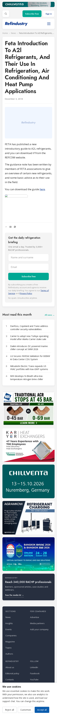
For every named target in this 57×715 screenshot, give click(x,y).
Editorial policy (12, 673)
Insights (9, 623)
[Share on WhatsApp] (15, 227)
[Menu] (48, 23)
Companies (11, 635)
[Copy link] (6, 227)
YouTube (34, 679)
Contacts (9, 679)
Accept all (42, 709)
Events (8, 629)
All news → (50, 314)
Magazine (10, 641)
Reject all (9, 709)
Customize (25, 709)
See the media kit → (14, 595)
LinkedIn (34, 667)
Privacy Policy (26, 293)
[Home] (16, 24)
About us (9, 667)
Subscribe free (32, 13)
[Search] (5, 13)
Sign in (49, 13)
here (42, 189)
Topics (8, 647)
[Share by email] (10, 227)
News (13, 33)
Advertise (34, 617)
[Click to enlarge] (28, 206)
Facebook (35, 673)
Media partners (37, 623)
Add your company (39, 629)
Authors (9, 653)
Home (5, 33)
